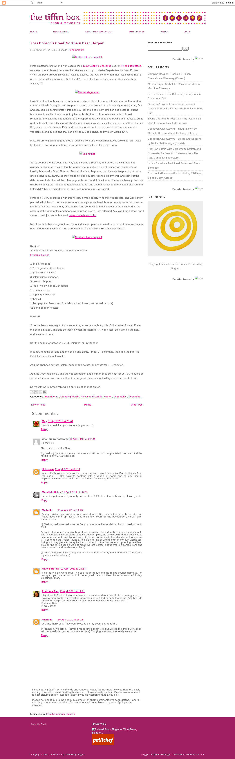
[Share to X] (40, 392)
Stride (201, 754)
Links (187, 31)
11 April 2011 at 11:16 (70, 510)
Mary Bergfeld (50, 568)
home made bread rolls (82, 215)
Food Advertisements (181, 59)
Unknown (48, 469)
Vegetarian (135, 396)
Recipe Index (61, 31)
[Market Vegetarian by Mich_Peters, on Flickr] (87, 92)
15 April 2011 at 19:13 (70, 619)
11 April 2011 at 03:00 (82, 438)
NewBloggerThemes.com (172, 754)
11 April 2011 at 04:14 (67, 469)
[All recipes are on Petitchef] (103, 744)
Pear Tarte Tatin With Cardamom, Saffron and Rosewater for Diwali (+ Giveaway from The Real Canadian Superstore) (174, 153)
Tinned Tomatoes (131, 65)
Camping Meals (69, 396)
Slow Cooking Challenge (97, 65)
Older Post (137, 404)
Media (164, 31)
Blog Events (51, 396)
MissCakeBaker (51, 492)
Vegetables (120, 396)
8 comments (77, 49)
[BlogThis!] (36, 392)
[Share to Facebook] (44, 392)
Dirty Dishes (137, 31)
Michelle (47, 510)
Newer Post (38, 404)
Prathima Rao (50, 591)
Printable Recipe (39, 254)
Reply (44, 429)
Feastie (43, 724)
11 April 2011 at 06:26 (74, 492)
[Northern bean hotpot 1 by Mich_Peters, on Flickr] (87, 57)
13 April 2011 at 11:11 (72, 591)
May (44, 421)
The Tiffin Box (55, 754)
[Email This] (32, 392)
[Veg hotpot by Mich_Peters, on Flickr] (87, 153)
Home (33, 31)
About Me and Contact (99, 31)
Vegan (108, 396)
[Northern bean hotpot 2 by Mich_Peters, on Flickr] (87, 237)
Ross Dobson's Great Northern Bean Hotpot (67, 43)
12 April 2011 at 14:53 (73, 568)
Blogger (175, 268)
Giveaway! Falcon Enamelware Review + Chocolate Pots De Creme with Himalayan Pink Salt (175, 108)
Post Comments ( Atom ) (60, 713)
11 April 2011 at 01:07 (60, 421)
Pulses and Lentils (92, 396)
